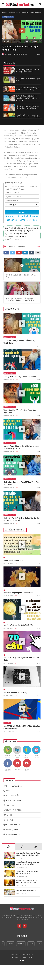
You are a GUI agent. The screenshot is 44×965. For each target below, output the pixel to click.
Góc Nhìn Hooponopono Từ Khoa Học (17, 593)
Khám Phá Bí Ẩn (12, 795)
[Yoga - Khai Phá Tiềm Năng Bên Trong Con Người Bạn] (22, 393)
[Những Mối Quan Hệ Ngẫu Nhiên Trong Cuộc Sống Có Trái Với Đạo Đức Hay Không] (9, 98)
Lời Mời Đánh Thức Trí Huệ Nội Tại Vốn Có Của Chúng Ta (27, 872)
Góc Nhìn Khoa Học (14, 800)
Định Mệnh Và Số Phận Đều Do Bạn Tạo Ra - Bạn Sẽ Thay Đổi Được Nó (21, 519)
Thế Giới (7, 943)
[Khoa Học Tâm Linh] (7, 751)
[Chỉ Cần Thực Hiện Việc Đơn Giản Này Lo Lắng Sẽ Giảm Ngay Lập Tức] (22, 429)
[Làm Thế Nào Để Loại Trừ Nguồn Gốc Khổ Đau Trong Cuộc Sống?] (9, 864)
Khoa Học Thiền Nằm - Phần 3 (26, 890)
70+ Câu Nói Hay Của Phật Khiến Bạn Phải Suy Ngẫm (21, 658)
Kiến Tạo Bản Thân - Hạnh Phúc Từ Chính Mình (21, 376)
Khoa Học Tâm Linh (14, 786)
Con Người (18, 943)
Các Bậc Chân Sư (13, 12)
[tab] (8, 846)
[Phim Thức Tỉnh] (20, 4)
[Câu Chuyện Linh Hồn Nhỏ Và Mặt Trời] (22, 609)
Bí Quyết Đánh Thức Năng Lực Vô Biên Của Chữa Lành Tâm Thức (27, 881)
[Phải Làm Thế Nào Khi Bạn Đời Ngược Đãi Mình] (9, 80)
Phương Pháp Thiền (14, 810)
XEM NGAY (22, 212)
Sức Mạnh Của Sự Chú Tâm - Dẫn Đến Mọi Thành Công (19, 341)
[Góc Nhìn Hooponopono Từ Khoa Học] (22, 576)
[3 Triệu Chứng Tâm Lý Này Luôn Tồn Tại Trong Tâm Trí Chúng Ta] (9, 70)
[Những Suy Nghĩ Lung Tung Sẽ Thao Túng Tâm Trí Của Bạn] (22, 465)
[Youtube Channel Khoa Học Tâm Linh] (17, 765)
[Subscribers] (23, 961)
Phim (5, 12)
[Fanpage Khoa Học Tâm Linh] (7, 765)
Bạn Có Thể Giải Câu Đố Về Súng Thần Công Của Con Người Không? (21, 727)
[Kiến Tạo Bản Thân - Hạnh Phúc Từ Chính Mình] (22, 359)
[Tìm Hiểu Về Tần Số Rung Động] (22, 676)
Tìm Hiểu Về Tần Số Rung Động (15, 692)
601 (40, 54)
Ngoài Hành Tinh (13, 834)
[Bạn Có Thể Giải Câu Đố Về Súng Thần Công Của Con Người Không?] (22, 709)
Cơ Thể (28, 943)
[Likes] (20, 961)
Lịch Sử (9, 791)
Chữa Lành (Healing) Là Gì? (13, 560)
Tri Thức (7, 723)
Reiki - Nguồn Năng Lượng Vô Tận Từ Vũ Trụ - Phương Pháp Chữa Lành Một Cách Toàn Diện (28, 854)
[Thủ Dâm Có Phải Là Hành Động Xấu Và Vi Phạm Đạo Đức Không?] (9, 89)
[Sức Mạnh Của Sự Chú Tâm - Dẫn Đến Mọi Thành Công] (22, 323)
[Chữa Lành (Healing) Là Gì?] (22, 544)
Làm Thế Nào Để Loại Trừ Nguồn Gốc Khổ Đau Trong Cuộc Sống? (28, 863)
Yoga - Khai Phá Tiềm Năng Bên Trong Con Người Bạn (19, 411)
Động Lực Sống (12, 829)
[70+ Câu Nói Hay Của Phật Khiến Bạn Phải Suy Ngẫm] (22, 641)
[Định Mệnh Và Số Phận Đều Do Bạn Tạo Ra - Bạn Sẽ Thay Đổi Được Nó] (22, 501)
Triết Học (10, 815)
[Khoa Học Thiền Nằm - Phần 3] (9, 892)
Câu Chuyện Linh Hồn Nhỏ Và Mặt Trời (18, 625)
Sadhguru (21, 246)
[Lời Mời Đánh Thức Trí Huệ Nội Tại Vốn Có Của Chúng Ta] (9, 873)
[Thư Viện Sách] (17, 751)
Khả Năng (38, 943)
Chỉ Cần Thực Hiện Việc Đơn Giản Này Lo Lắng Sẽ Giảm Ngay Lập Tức (21, 447)
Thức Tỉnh (10, 805)
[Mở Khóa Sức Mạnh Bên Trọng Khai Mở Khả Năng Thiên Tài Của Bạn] (9, 107)
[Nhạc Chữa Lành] (26, 751)
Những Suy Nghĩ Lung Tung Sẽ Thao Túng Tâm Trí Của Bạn (21, 483)
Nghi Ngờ (12, 246)
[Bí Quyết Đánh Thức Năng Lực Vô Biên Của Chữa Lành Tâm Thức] (9, 882)
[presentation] (8, 847)
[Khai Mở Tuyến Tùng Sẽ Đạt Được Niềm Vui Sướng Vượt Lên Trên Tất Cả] (9, 116)
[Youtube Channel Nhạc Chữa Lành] (26, 765)
